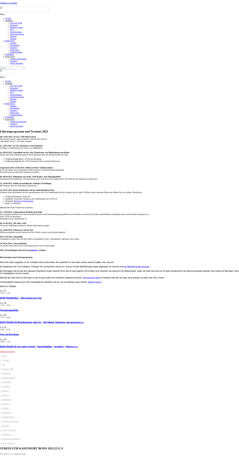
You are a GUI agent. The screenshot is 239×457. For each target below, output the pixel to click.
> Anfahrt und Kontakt (9, 421)
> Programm (5, 386)
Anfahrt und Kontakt (18, 59)
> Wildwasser (5, 413)
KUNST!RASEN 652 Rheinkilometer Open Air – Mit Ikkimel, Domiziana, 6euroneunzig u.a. (42, 322)
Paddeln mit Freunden (8, 3)
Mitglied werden (16, 27)
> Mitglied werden (7, 378)
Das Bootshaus (16, 32)
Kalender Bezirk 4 (95, 282)
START (8, 18)
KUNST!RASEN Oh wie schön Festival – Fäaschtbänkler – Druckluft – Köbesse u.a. (39, 346)
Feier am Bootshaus (9, 334)
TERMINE (9, 54)
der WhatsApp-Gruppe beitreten (136, 266)
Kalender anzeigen (7, 351)
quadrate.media (20, 454)
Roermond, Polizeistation (23, 201)
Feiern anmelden (16, 63)
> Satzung (4, 395)
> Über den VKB (6, 369)
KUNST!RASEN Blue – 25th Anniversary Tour (21, 298)
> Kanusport (5, 373)
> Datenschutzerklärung (10, 439)
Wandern (13, 48)
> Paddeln (4, 408)
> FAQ (2, 365)
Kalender (33, 250)
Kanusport (14, 25)
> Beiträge (4, 391)
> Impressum (6, 434)
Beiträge (13, 36)
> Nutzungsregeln (7, 443)
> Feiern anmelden (8, 430)
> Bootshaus (5, 382)
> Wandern (4, 404)
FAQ (12, 30)
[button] (119, 14)
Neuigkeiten (15, 45)
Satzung (13, 39)
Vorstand (13, 61)
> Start (3, 356)
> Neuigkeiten (6, 399)
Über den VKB (16, 23)
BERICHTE (10, 41)
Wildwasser (14, 50)
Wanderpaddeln (16, 52)
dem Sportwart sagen (91, 278)
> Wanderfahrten (7, 417)
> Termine (4, 360)
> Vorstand (5, 426)
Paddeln (13, 43)
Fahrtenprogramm (17, 34)
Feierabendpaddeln (9, 310)
